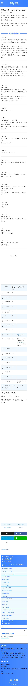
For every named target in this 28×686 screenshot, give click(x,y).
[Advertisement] (14, 270)
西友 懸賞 (5, 596)
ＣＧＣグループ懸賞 (7, 590)
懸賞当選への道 (5, 549)
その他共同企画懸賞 (7, 615)
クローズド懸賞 (7, 527)
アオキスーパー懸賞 (7, 568)
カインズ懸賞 (6, 579)
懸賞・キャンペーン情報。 (14, 682)
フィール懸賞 (6, 607)
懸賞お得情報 (14, 3)
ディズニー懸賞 (7, 524)
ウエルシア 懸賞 (6, 576)
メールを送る (9, 673)
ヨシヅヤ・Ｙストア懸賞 (8, 612)
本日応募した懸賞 (8, 559)
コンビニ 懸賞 (6, 618)
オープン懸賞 (7, 623)
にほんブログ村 (5, 638)
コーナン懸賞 (6, 585)
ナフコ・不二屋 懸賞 (7, 598)
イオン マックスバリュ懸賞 (9, 574)
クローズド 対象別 (8, 621)
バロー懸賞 (5, 601)
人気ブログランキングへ (7, 636)
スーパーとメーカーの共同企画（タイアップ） (14, 565)
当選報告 (20, 527)
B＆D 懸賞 (5, 604)
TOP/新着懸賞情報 (8, 556)
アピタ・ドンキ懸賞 (7, 571)
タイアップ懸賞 (20, 524)
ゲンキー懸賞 (6, 582)
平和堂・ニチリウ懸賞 (8, 610)
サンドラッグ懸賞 (7, 587)
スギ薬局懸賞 (6, 593)
